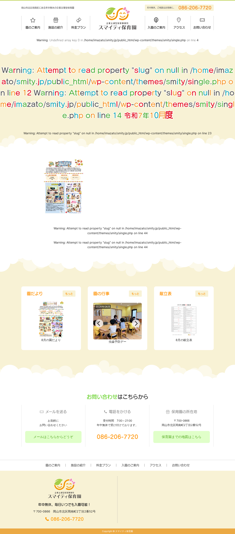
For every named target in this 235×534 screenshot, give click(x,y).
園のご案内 (33, 27)
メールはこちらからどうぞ (53, 437)
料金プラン (78, 27)
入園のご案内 (156, 27)
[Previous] (99, 323)
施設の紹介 (55, 27)
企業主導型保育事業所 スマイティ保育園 (117, 18)
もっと (69, 293)
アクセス (179, 27)
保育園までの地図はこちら (181, 437)
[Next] (136, 323)
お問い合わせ (202, 27)
